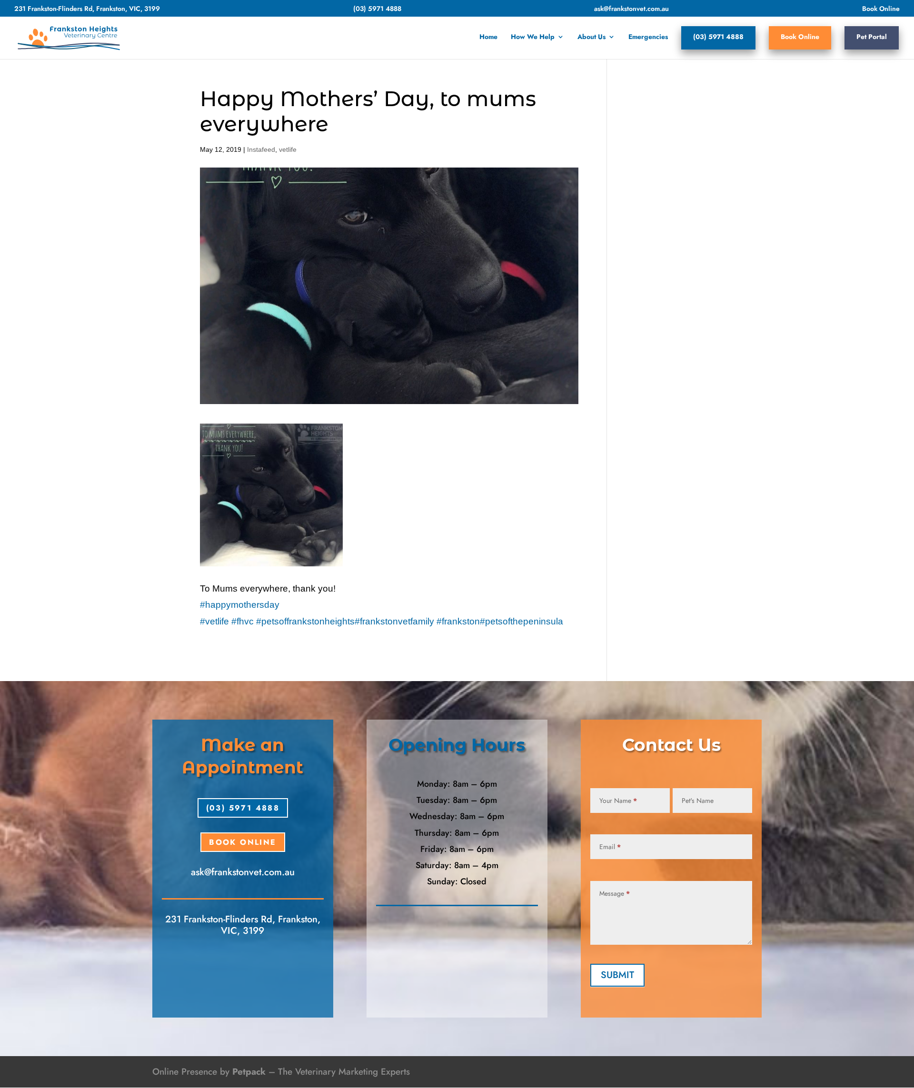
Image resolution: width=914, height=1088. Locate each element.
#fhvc (242, 621)
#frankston (458, 621)
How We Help (533, 37)
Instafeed (261, 149)
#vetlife (214, 621)
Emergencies (648, 37)
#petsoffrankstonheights (305, 621)
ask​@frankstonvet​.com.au (243, 872)
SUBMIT (617, 975)
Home (488, 37)
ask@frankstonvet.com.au (631, 9)
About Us (591, 37)
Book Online (881, 9)
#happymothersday (239, 605)
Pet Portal (871, 36)
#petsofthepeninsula (521, 621)
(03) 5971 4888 (377, 9)
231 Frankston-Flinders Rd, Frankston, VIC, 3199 (87, 9)
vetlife (288, 149)
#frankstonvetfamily (394, 621)
